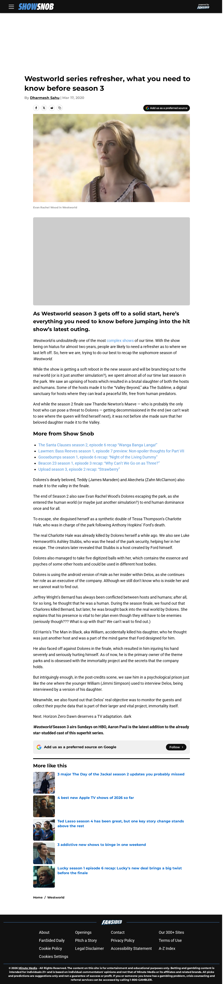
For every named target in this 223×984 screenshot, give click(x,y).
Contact (118, 932)
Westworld (55, 897)
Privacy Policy (123, 940)
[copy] (60, 108)
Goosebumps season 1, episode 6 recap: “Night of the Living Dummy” (97, 457)
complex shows (120, 340)
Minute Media (28, 968)
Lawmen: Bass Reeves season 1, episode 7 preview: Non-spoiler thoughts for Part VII (111, 451)
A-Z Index (167, 948)
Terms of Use (170, 940)
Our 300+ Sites (171, 932)
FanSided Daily (52, 940)
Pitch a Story (86, 940)
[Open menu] (11, 6)
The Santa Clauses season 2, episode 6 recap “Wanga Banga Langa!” (97, 445)
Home (38, 897)
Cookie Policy (50, 948)
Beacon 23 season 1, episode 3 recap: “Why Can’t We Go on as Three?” (99, 463)
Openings (83, 932)
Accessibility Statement (131, 948)
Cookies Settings (53, 956)
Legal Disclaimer (89, 948)
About (44, 932)
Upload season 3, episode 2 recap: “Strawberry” (79, 469)
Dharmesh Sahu (44, 98)
